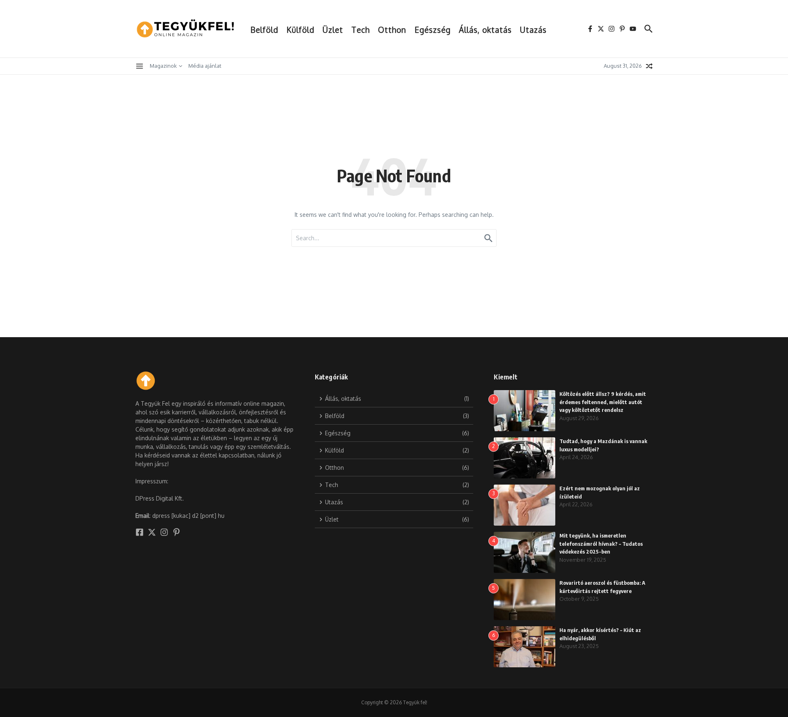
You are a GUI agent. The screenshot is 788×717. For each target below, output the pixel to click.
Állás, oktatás (485, 29)
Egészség (433, 29)
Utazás (533, 29)
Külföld (300, 29)
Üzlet (333, 29)
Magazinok (163, 65)
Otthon (392, 29)
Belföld (264, 29)
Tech (360, 29)
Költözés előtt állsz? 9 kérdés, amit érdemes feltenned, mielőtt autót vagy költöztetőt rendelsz (602, 402)
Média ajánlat (204, 65)
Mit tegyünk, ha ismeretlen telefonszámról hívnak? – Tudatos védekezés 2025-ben (601, 543)
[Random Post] (649, 66)
